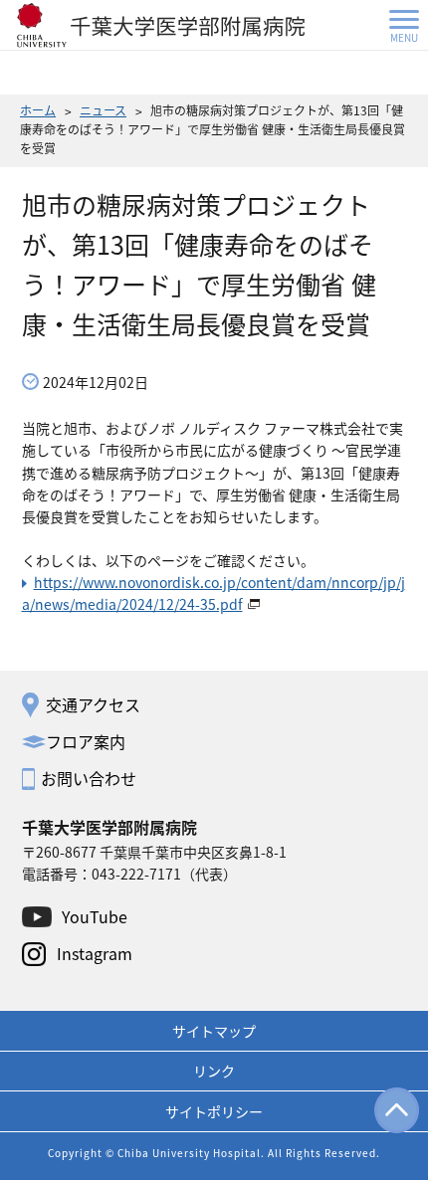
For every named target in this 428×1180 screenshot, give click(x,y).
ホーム (38, 109)
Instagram (94, 953)
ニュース (103, 109)
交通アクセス (93, 704)
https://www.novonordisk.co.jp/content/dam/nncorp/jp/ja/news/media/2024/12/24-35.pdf (213, 593)
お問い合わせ (88, 778)
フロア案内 (85, 741)
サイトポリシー (214, 1111)
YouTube (94, 916)
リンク (214, 1071)
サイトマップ (214, 1031)
